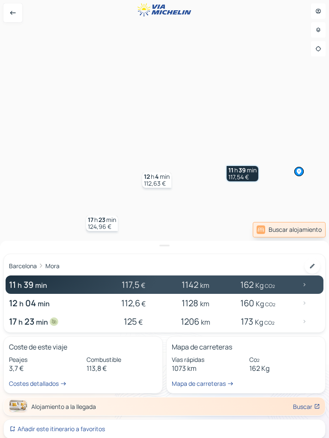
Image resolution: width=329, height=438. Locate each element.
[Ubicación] (318, 48)
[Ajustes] (318, 30)
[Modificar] (312, 266)
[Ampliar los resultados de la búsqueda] (164, 245)
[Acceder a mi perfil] (318, 11)
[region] (164, 219)
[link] (289, 229)
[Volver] (12, 12)
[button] (242, 173)
